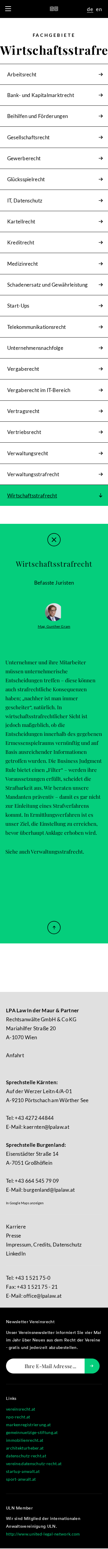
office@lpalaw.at (42, 1296)
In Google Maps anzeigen (25, 1203)
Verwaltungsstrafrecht (57, 851)
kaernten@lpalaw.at (46, 1127)
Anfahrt (15, 1055)
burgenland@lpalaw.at (49, 1190)
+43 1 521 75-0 (33, 1278)
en (99, 9)
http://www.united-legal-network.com (43, 1533)
